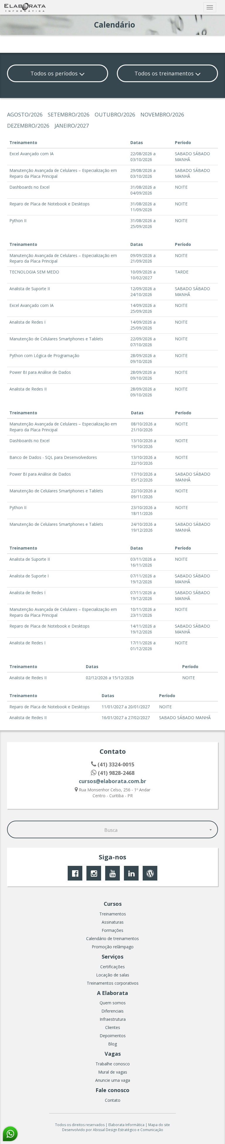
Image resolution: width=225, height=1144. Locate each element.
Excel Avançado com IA (31, 153)
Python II (17, 220)
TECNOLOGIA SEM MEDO (34, 272)
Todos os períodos (54, 73)
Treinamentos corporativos (113, 983)
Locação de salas (112, 975)
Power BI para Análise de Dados (40, 372)
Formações (112, 930)
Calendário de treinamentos (112, 938)
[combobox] (112, 829)
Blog (112, 1044)
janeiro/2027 (71, 125)
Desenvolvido (73, 1129)
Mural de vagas (112, 1072)
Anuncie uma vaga (112, 1080)
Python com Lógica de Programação (44, 355)
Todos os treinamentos (164, 73)
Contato (112, 1100)
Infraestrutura (113, 1019)
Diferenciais (112, 1011)
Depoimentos (113, 1035)
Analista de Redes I (27, 322)
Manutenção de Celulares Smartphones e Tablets (56, 339)
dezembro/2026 (28, 125)
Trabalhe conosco (113, 1064)
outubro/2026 (115, 114)
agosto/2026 (24, 114)
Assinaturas (113, 922)
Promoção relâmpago (113, 946)
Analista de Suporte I (29, 576)
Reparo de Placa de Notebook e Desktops (49, 204)
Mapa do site (159, 1124)
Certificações (112, 966)
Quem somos (113, 1003)
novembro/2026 (162, 114)
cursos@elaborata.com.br (112, 781)
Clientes (112, 1027)
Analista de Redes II (28, 389)
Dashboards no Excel (29, 187)
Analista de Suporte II (29, 288)
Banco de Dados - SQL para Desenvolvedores (53, 457)
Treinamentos (112, 914)
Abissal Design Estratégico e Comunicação (128, 1129)
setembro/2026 (68, 114)
